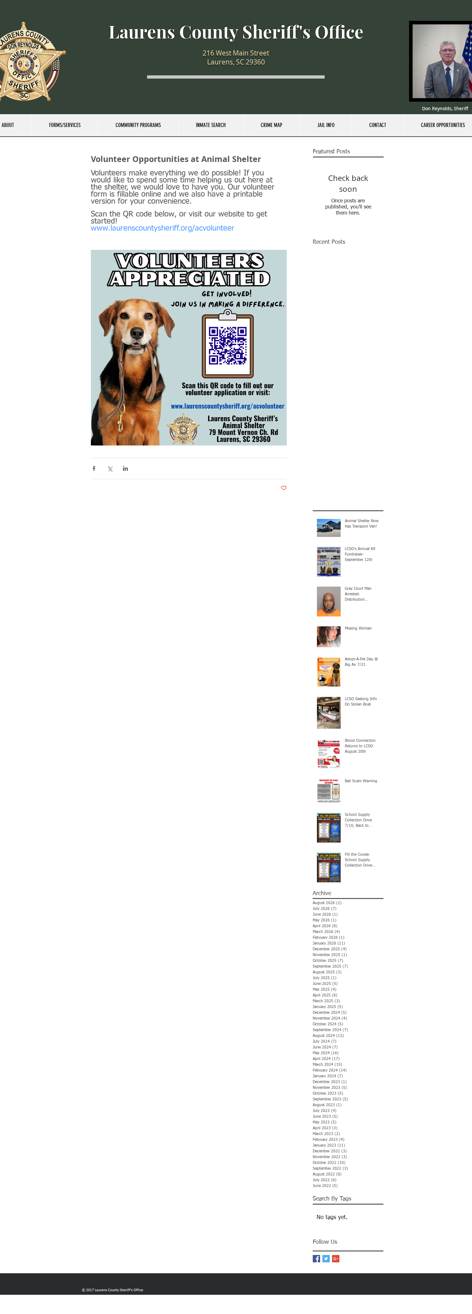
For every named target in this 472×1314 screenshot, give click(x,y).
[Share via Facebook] (94, 468)
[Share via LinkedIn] (125, 468)
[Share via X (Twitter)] (110, 468)
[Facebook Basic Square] (316, 1258)
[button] (64, 125)
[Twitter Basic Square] (326, 1258)
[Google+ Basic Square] (335, 1258)
